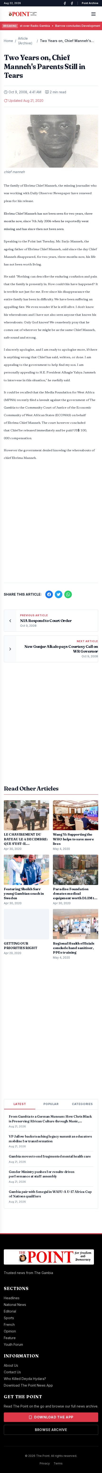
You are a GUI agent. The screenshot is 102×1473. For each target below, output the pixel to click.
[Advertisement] (51, 524)
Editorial (10, 1311)
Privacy (45, 1463)
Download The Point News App (28, 1385)
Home (8, 41)
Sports (9, 1318)
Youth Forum (13, 1344)
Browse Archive (51, 1430)
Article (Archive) (25, 40)
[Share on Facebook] (49, 594)
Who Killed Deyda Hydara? (25, 1379)
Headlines (11, 1298)
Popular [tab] (50, 1104)
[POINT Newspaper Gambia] (64, 3)
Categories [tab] (82, 1104)
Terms (58, 1463)
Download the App (54, 1417)
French (9, 1324)
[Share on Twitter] (58, 594)
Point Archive (90, 3)
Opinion (10, 1331)
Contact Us (12, 1372)
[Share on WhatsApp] (68, 594)
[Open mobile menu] (93, 14)
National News (15, 1305)
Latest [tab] (20, 1104)
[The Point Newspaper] (72, 3)
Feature (10, 1338)
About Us (11, 1365)
